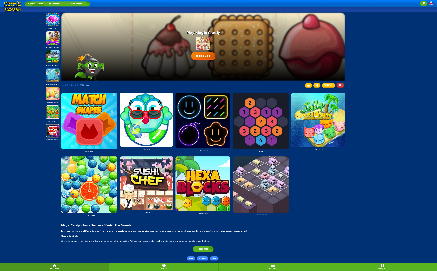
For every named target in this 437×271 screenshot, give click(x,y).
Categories (382, 269)
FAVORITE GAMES (36, 4)
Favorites (163, 269)
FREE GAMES (65, 85)
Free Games (54, 269)
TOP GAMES (56, 4)
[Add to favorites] (340, 85)
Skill (214, 258)
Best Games (273, 269)
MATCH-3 (74, 85)
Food (191, 258)
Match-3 (202, 258)
